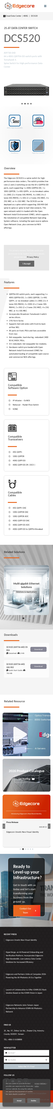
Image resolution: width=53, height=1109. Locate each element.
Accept (19, 1101)
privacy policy (37, 1084)
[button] (20, 618)
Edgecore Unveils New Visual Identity (21, 940)
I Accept (26, 263)
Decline (33, 1101)
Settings (43, 1083)
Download (38, 649)
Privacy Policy (33, 257)
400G (25, 16)
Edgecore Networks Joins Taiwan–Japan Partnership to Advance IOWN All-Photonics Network (24, 1008)
